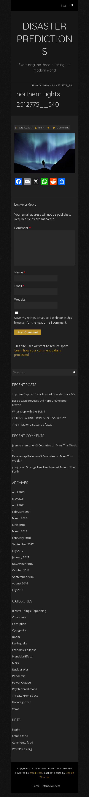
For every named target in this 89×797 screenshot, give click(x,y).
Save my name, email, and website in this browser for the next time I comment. (43, 320)
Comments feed (22, 742)
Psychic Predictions (24, 689)
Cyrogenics (19, 630)
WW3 (15, 708)
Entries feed (20, 736)
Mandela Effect (22, 656)
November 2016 (22, 564)
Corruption (19, 624)
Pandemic (18, 676)
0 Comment (63, 127)
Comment (22, 228)
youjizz (16, 467)
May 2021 (18, 499)
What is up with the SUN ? (28, 411)
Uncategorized (21, 702)
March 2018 (19, 531)
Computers (19, 617)
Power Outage (21, 682)
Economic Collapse (24, 650)
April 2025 (18, 492)
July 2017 (17, 551)
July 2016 (17, 590)
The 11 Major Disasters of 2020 (32, 424)
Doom (16, 637)
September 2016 (22, 577)
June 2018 (18, 525)
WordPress (36, 772)
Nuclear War (20, 669)
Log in (16, 729)
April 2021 (18, 505)
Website (19, 299)
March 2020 (19, 518)
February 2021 (21, 512)
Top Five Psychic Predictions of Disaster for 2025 (43, 394)
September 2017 (22, 544)
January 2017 (20, 557)
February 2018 (21, 538)
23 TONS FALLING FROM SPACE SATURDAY (39, 418)
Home (35, 85)
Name (19, 272)
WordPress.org (22, 749)
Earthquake (19, 643)
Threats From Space (25, 695)
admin (41, 127)
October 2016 (20, 570)
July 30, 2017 (25, 127)
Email (19, 286)
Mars (15, 663)
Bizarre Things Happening (29, 611)
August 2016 (20, 583)
